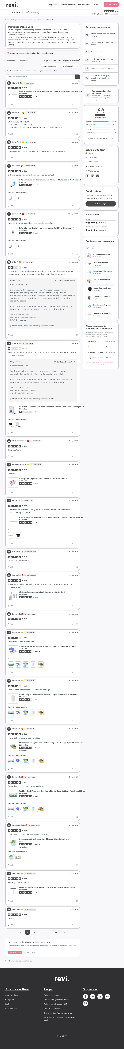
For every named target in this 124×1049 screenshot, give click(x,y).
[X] (92, 176)
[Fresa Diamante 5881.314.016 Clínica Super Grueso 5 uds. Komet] (13, 891)
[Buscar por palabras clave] (77, 76)
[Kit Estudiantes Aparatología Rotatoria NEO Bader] (13, 596)
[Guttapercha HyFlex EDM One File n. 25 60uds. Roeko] (13, 482)
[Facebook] (87, 176)
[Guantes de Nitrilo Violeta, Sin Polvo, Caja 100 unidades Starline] (13, 650)
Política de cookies (52, 995)
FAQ (7, 1004)
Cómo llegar (101, 204)
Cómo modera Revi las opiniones (58, 1013)
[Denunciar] (77, 104)
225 (56, 932)
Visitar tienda (93, 171)
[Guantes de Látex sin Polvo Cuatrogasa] (18, 857)
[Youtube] (97, 176)
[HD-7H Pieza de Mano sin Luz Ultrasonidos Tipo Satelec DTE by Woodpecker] (13, 521)
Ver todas (23, 750)
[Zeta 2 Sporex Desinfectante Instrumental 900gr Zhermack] (18, 198)
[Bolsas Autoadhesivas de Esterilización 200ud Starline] (13, 843)
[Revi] (12, 4)
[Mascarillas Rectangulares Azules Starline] (26, 664)
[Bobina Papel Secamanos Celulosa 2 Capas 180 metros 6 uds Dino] (33, 664)
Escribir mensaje (95, 166)
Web (26, 12)
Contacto (35, 12)
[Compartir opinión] (72, 104)
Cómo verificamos (68, 4)
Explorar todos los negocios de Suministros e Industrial (100, 364)
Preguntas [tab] (23, 60)
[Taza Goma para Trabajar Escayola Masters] (18, 535)
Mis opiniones (84, 4)
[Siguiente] (64, 932)
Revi (7, 20)
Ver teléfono (93, 161)
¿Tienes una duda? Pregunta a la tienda (62, 61)
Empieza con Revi (15, 953)
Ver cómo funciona (30, 953)
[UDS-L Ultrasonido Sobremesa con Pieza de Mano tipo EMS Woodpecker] (13, 184)
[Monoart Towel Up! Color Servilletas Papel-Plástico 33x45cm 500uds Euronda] (13, 747)
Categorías (15, 20)
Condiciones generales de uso (56, 999)
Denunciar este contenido (20, 961)
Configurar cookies (52, 1008)
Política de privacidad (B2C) (56, 1004)
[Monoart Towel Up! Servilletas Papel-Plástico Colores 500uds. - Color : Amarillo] (40, 664)
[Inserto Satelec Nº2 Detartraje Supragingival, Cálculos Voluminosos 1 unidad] (13, 95)
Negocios (53, 4)
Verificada (29, 83)
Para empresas (111, 4)
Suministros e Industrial (32, 20)
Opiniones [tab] (11, 60)
